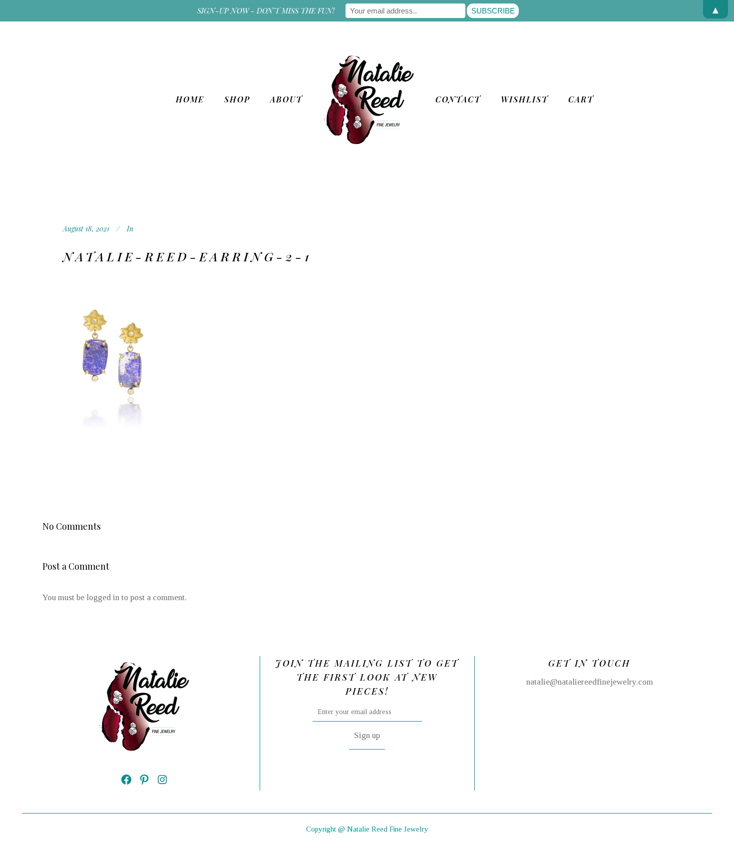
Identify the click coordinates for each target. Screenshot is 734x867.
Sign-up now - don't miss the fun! (266, 10)
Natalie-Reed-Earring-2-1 (187, 256)
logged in (102, 597)
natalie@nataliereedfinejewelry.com (589, 682)
